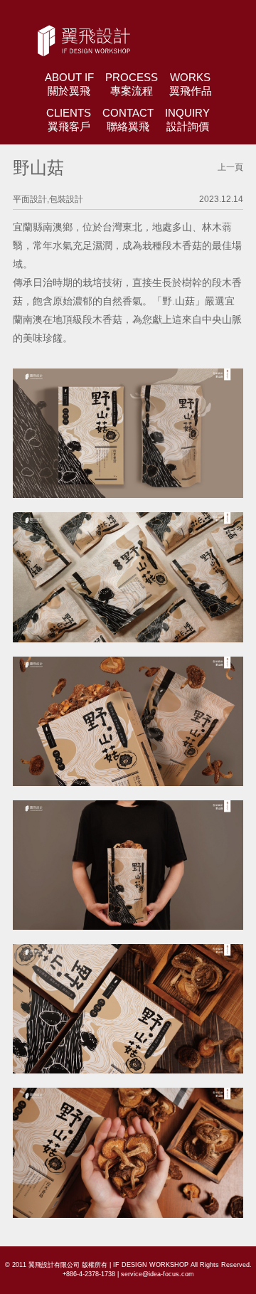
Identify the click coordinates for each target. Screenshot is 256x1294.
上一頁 (230, 167)
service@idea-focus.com (157, 1274)
